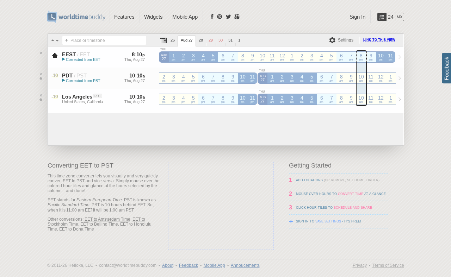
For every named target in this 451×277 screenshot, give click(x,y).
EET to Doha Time (76, 229)
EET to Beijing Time (99, 224)
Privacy (360, 265)
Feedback (188, 265)
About (167, 265)
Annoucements (245, 265)
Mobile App (185, 17)
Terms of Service (388, 265)
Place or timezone (87, 40)
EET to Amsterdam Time (107, 219)
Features (124, 17)
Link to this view (379, 40)
